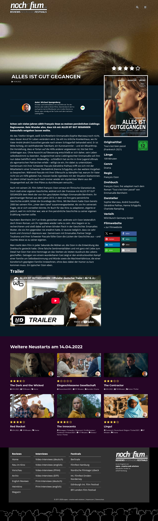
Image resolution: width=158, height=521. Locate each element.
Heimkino (17, 486)
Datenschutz (99, 499)
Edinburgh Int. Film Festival (85, 484)
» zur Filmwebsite (113, 227)
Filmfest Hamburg (80, 464)
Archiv (15, 475)
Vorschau (17, 470)
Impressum (90, 499)
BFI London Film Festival (83, 489)
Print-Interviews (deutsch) (49, 481)
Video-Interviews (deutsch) (49, 459)
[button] (112, 233)
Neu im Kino (18, 464)
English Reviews (20, 481)
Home (15, 459)
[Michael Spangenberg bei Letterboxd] (82, 107)
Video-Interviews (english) (49, 464)
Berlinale (75, 459)
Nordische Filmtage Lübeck (85, 470)
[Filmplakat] (126, 107)
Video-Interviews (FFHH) (48, 470)
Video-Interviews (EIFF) (47, 475)
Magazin (16, 491)
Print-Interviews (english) (48, 486)
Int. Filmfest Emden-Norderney (81, 477)
